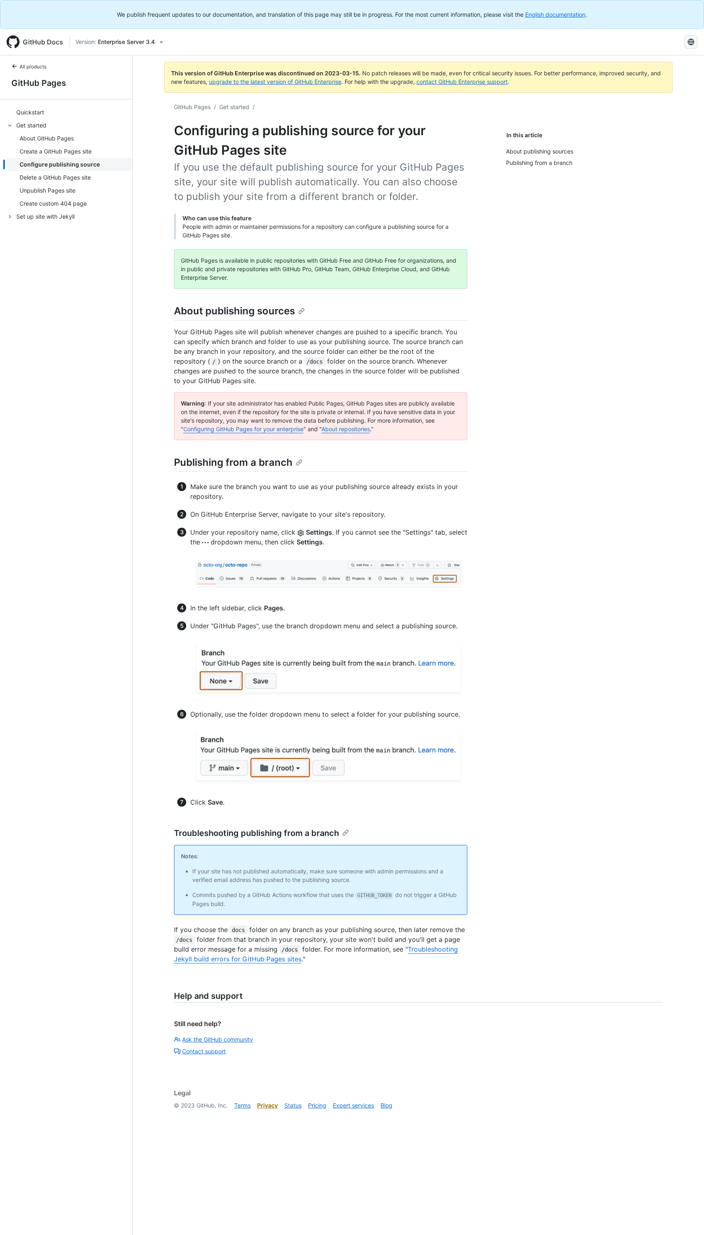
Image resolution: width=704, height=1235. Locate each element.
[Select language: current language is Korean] (690, 41)
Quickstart (30, 112)
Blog (386, 1105)
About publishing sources (234, 311)
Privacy (267, 1105)
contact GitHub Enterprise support (462, 81)
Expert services (353, 1105)
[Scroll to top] (686, 1217)
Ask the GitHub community (217, 1039)
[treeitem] (69, 112)
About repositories (345, 429)
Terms (242, 1105)
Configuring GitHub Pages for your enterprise (243, 429)
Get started (234, 106)
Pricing (317, 1105)
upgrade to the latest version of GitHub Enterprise (275, 81)
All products (33, 67)
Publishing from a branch (233, 462)
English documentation (555, 14)
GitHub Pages (38, 83)
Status (292, 1105)
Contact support (204, 1051)
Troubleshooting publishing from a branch (256, 833)
